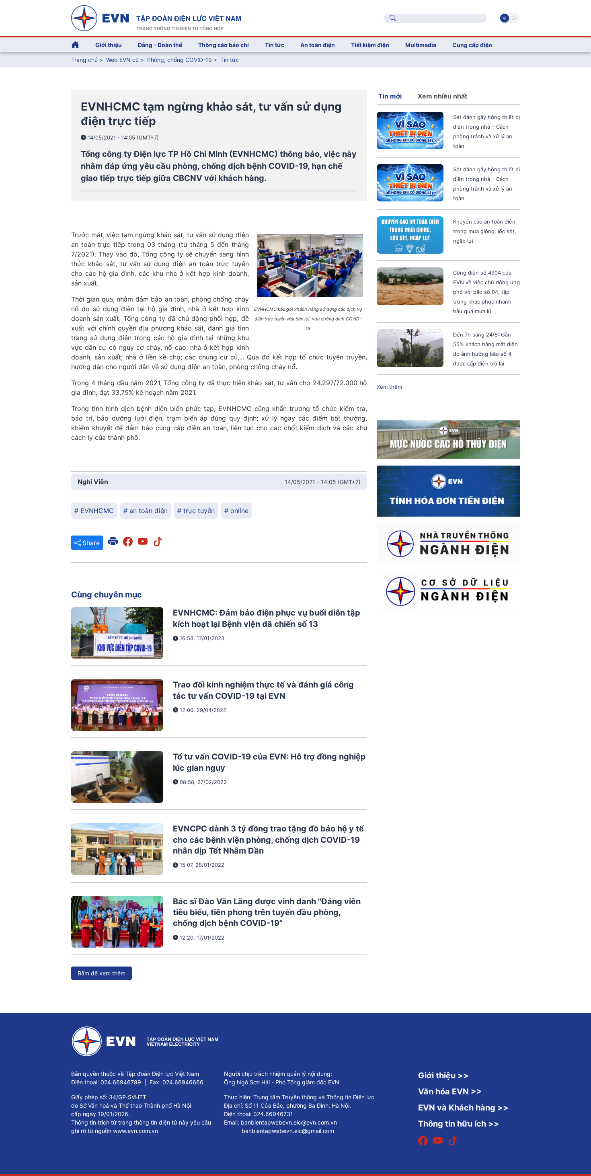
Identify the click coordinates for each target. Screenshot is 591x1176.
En (514, 18)
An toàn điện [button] (317, 44)
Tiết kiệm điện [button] (370, 44)
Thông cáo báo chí (223, 44)
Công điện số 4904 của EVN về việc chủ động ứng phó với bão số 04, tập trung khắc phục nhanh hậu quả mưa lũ (486, 291)
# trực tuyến (196, 511)
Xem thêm (389, 387)
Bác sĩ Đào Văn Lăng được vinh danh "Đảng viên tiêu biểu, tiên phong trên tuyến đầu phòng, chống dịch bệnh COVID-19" (267, 912)
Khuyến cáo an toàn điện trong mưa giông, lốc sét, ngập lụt (484, 231)
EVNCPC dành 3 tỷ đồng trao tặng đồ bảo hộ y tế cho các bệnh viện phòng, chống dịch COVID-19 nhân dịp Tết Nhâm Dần (268, 840)
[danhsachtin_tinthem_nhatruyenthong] (448, 543)
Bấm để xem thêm (101, 973)
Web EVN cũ (122, 59)
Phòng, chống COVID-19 (179, 59)
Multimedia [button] (420, 44)
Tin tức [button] (274, 44)
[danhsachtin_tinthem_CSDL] (448, 591)
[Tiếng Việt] (156, 17)
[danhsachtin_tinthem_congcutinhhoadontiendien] (448, 490)
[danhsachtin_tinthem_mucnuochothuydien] (448, 439)
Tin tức (229, 59)
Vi (504, 18)
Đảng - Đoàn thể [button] (160, 44)
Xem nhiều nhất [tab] (442, 96)
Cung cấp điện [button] (472, 44)
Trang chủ (84, 59)
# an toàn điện (145, 511)
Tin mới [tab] (390, 96)
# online (236, 511)
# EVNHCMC (94, 511)
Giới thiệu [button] (108, 44)
